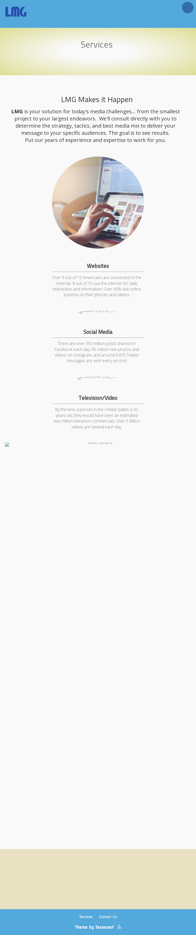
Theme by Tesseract (94, 927)
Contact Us (108, 917)
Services (86, 917)
